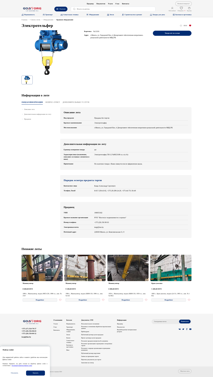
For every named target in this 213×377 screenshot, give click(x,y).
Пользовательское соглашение (90, 324)
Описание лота (29, 109)
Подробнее (40, 300)
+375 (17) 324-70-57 (29, 328)
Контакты (125, 4)
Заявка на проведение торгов (90, 356)
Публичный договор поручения (90, 353)
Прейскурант (85, 331)
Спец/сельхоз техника (70, 341)
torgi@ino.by (26, 337)
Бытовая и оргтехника (69, 346)
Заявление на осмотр (87, 362)
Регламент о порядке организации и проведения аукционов (95, 349)
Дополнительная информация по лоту (37, 114)
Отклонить (14, 373)
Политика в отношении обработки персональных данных (96, 327)
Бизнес (68, 338)
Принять (35, 373)
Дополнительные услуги (76, 102)
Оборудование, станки (70, 330)
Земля (68, 334)
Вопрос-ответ (52, 102)
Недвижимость (70, 324)
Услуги (110, 4)
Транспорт (69, 327)
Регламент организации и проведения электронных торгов (96, 344)
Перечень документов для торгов (91, 359)
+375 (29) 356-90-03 (29, 331)
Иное (67, 350)
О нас (117, 4)
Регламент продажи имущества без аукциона (94, 341)
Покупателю (100, 4)
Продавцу (90, 4)
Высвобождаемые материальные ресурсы (127, 330)
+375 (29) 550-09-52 (29, 333)
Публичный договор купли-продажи (92, 334)
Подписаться (185, 321)
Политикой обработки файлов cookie (22, 365)
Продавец (27, 119)
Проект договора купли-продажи (91, 338)
